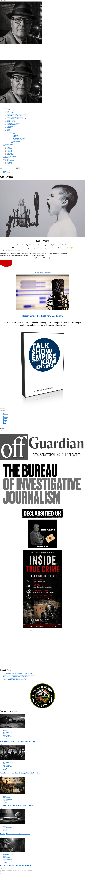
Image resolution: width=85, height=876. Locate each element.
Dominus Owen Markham (21, 51)
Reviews (9, 129)
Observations (10, 154)
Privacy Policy (10, 160)
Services (9, 132)
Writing (5, 111)
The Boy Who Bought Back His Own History (15, 678)
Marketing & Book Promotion (14, 115)
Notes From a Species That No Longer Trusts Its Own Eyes (19, 675)
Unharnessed (10, 126)
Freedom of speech (8, 732)
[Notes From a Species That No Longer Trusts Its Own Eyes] (12, 759)
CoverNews (21, 870)
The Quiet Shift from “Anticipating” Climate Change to (17, 673)
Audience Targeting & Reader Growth (17, 114)
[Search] (0, 166)
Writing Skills (10, 112)
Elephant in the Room (19, 138)
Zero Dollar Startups (18, 139)
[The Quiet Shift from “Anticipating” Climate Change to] (12, 728)
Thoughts (9, 150)
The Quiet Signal (11, 156)
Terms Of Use (10, 163)
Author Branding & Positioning (15, 117)
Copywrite (9, 151)
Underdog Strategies (12, 124)
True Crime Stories (8, 144)
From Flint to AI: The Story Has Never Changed (16, 676)
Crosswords (6, 157)
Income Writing (11, 120)
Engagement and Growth (13, 123)
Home (5, 108)
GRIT (14, 136)
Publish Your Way (11, 121)
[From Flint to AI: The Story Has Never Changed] (12, 793)
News (4, 145)
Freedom (9, 127)
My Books (13, 133)
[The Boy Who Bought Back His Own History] (12, 823)
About (8, 109)
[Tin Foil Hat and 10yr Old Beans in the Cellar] (12, 851)
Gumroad (15, 135)
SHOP (11, 142)
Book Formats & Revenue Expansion (16, 118)
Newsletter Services (15, 141)
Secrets (8, 130)
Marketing (9, 153)
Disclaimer (9, 162)
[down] (7, 108)
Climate (5, 730)
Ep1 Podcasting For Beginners (43, 272)
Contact (5, 159)
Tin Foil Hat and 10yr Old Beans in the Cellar (15, 679)
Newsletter (9, 148)
